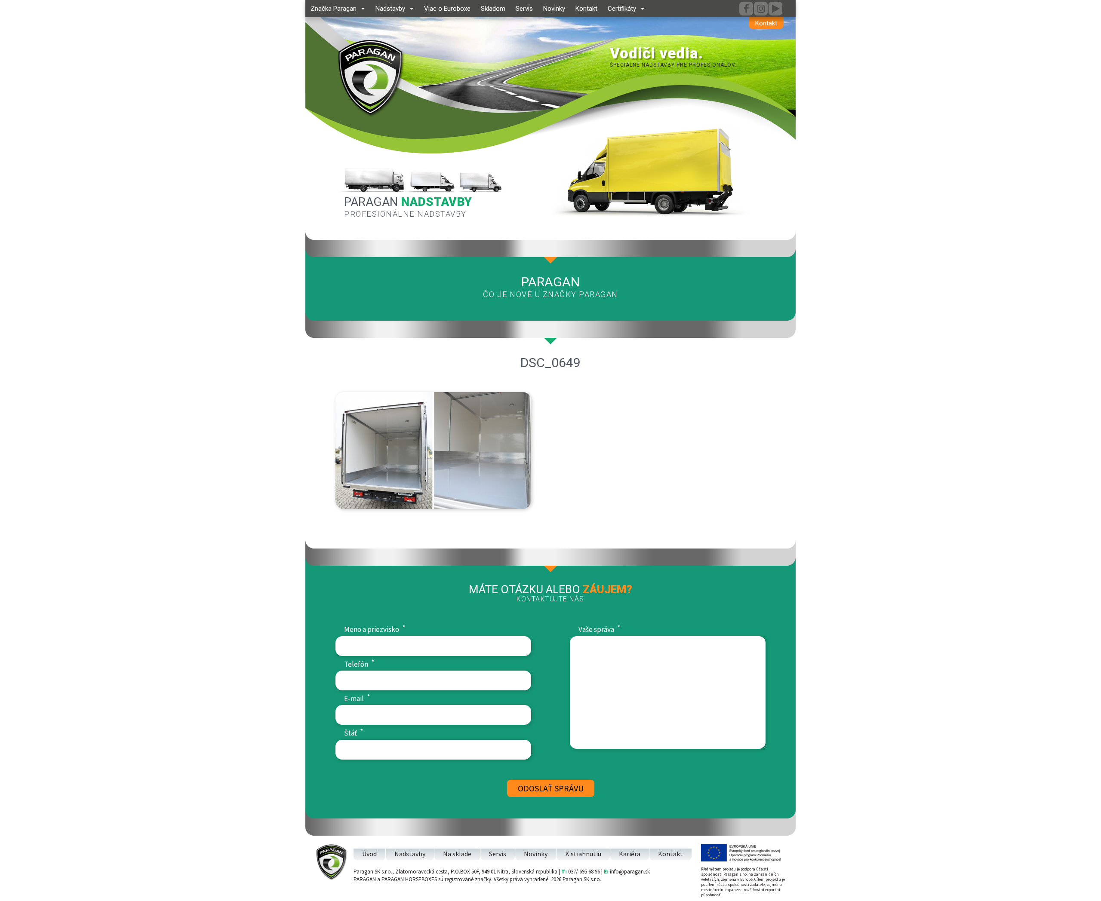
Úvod (369, 853)
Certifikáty (622, 8)
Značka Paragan (334, 8)
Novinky (554, 8)
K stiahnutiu (583, 853)
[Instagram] (761, 8)
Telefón (359, 664)
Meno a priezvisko (374, 629)
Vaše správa (599, 629)
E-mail (357, 698)
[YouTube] (775, 8)
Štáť (353, 733)
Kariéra (629, 853)
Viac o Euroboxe (447, 8)
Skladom (493, 8)
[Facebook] (746, 8)
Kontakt (766, 23)
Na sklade (457, 853)
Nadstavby (390, 8)
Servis (524, 8)
